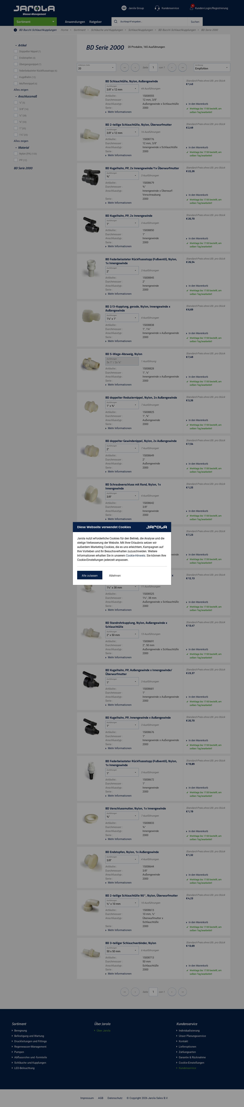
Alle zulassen (90, 575)
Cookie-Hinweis (135, 555)
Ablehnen (115, 575)
